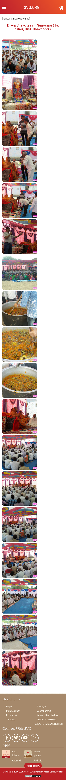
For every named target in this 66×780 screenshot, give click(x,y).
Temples (10, 719)
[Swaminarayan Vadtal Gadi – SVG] (61, 8)
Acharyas (41, 706)
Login (9, 706)
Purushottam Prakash (48, 715)
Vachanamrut (44, 711)
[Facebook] (7, 738)
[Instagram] (35, 738)
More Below (33, 765)
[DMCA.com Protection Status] (33, 775)
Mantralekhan (13, 711)
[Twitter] (16, 738)
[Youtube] (25, 738)
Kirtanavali (11, 715)
